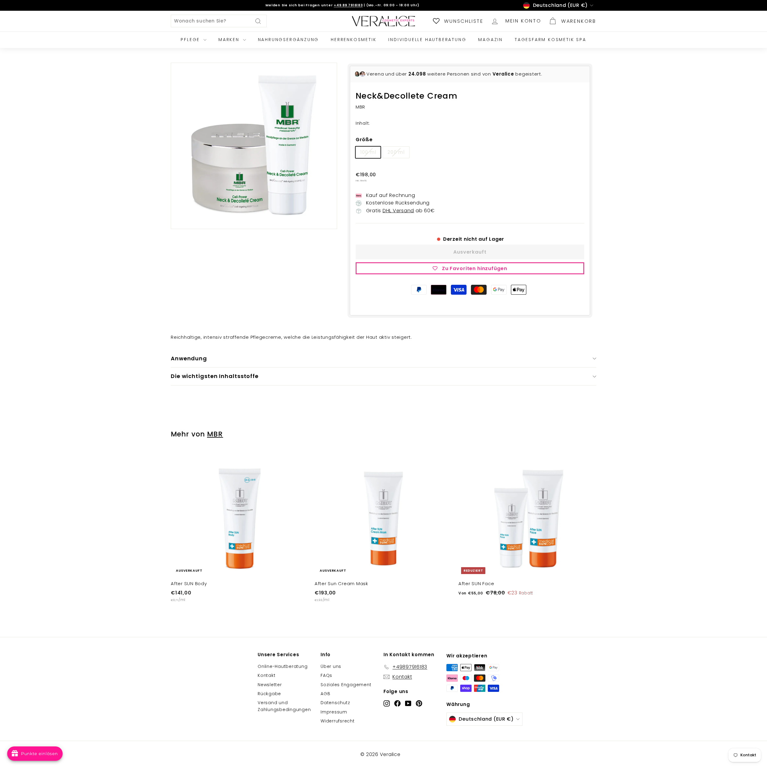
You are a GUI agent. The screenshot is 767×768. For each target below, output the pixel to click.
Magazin (490, 40)
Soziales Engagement (346, 685)
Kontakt (266, 675)
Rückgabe (269, 694)
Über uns (331, 666)
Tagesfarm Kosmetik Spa (550, 40)
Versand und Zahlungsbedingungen (284, 706)
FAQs (326, 675)
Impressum (334, 712)
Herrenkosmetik (353, 40)
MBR (215, 434)
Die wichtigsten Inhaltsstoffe (215, 376)
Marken (229, 40)
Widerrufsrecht (338, 721)
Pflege (191, 40)
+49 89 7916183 (348, 5)
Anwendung (189, 358)
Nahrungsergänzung (288, 40)
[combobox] (219, 21)
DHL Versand (398, 210)
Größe (364, 139)
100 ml (368, 152)
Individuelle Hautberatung (427, 40)
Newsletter (270, 685)
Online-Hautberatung (282, 666)
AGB (325, 694)
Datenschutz (335, 703)
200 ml (396, 152)
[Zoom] (254, 146)
